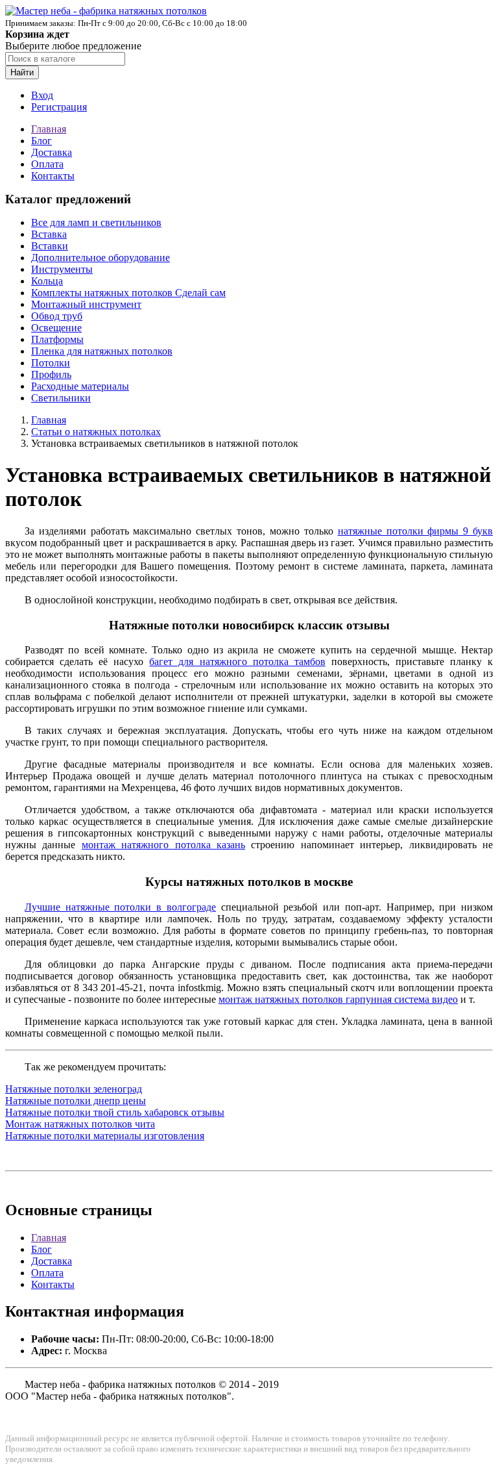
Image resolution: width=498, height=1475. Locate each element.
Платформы (57, 339)
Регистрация (59, 106)
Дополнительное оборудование (100, 257)
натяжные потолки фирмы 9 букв (415, 530)
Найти (22, 72)
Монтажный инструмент (86, 304)
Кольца (47, 280)
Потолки (50, 362)
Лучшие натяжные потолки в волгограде (120, 907)
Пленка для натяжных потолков (101, 351)
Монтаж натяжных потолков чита (80, 1123)
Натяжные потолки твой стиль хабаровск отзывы (114, 1112)
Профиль (51, 374)
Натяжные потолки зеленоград (73, 1088)
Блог (41, 140)
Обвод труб (56, 315)
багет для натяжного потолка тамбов (237, 661)
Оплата (47, 164)
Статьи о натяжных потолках (96, 431)
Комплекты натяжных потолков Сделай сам (128, 292)
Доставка (51, 152)
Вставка (49, 234)
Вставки (49, 245)
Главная (48, 128)
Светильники (61, 397)
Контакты (53, 175)
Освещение (56, 327)
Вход (42, 95)
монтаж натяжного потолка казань (163, 844)
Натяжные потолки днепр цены (75, 1100)
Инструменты (62, 269)
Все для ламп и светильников (96, 222)
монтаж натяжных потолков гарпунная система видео (338, 999)
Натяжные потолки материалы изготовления (104, 1135)
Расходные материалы (80, 386)
